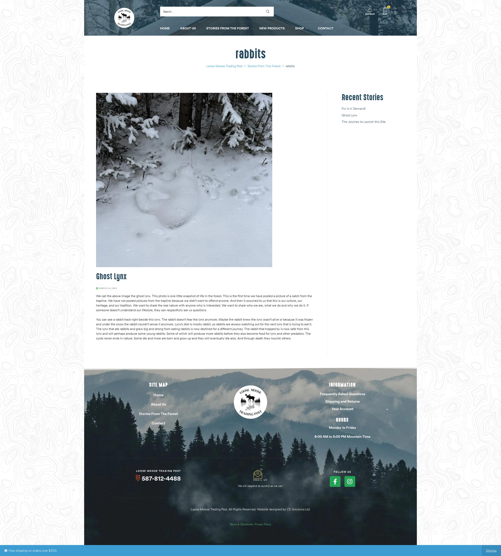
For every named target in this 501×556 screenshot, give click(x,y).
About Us (158, 404)
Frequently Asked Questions (342, 394)
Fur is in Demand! (354, 108)
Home (158, 395)
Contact (158, 423)
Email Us (260, 479)
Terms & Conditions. (242, 524)
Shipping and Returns (342, 401)
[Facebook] (335, 481)
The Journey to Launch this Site (364, 122)
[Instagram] (349, 481)
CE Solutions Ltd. (298, 509)
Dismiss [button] (491, 550)
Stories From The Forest (158, 413)
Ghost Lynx (111, 276)
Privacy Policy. (263, 524)
